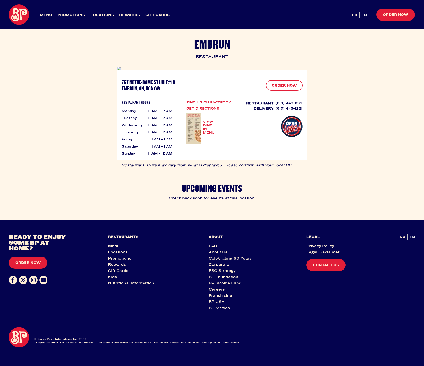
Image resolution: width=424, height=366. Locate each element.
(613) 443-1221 (289, 103)
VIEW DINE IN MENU (209, 127)
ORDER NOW (284, 85)
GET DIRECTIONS (202, 108)
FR (354, 14)
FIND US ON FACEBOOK (208, 102)
